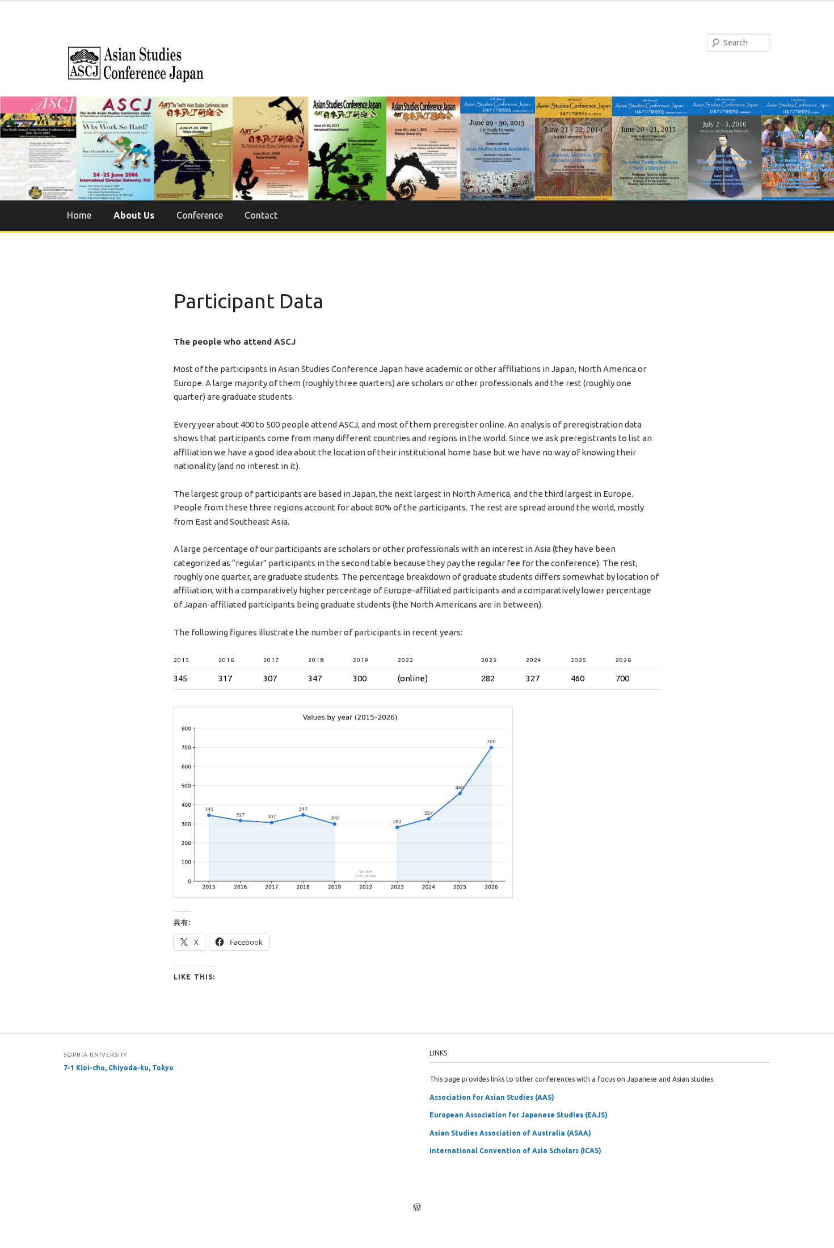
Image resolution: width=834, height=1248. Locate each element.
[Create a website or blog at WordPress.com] (417, 1208)
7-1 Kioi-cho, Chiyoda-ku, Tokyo (119, 1067)
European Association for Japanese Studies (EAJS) (518, 1115)
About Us (133, 215)
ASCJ (134, 62)
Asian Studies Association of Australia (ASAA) (510, 1133)
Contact (261, 215)
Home (79, 215)
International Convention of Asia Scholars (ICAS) (515, 1150)
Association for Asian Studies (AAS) (491, 1097)
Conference (199, 215)
